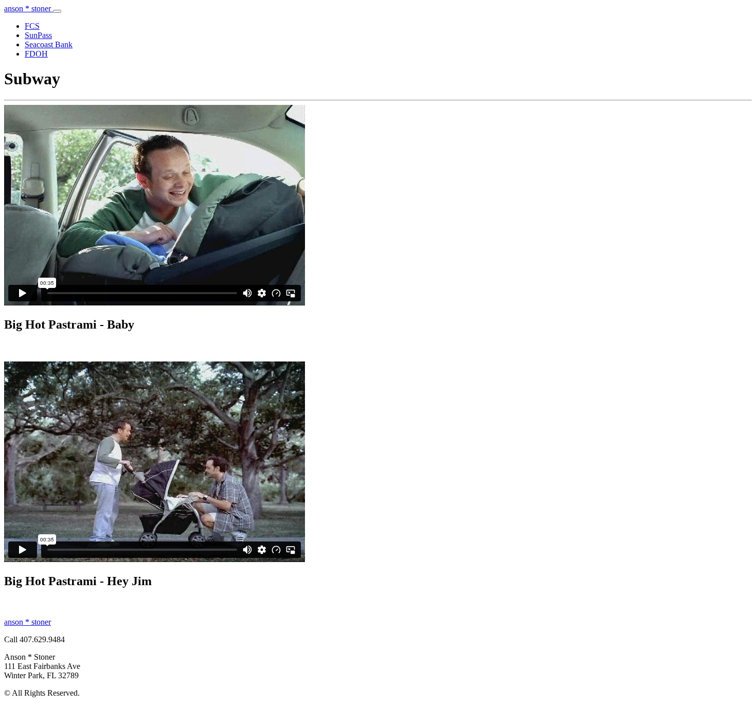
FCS (32, 26)
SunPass (38, 35)
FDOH (36, 53)
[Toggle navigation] (57, 11)
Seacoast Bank (49, 44)
